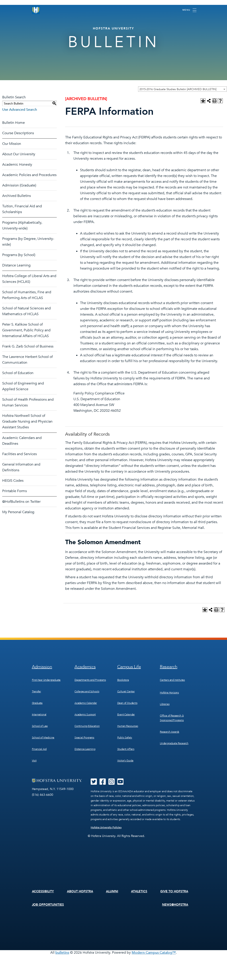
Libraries (164, 704)
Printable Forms (14, 491)
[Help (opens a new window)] (220, 100)
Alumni (112, 891)
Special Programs (84, 737)
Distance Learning (16, 265)
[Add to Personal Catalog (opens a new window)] (203, 100)
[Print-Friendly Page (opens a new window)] (214, 100)
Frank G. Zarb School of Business (27, 346)
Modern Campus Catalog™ (154, 952)
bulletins (62, 952)
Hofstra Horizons (169, 692)
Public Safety (124, 737)
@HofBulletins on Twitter (21, 501)
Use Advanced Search (19, 109)
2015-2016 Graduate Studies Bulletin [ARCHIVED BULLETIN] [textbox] (177, 89)
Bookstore (123, 680)
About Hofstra (80, 891)
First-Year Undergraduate (46, 680)
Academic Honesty (17, 164)
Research (168, 667)
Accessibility (43, 891)
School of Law (40, 726)
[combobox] (182, 89)
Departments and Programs (90, 680)
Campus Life (129, 667)
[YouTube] (120, 783)
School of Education (17, 373)
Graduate (37, 703)
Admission (42, 667)
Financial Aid (39, 749)
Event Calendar (126, 714)
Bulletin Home (13, 122)
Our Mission (11, 143)
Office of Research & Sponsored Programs (172, 718)
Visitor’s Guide (125, 760)
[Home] (36, 10)
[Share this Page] (208, 100)
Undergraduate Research (174, 743)
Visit (34, 760)
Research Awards (169, 732)
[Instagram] (111, 783)
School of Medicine (43, 737)
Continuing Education (87, 726)
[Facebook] (103, 783)
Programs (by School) (18, 254)
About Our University (18, 154)
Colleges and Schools (86, 691)
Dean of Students (127, 703)
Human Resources (127, 726)
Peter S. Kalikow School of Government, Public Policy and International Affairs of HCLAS (26, 330)
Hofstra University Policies (106, 827)
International (39, 714)
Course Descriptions (18, 133)
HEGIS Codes (12, 480)
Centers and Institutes (172, 680)
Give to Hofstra (174, 891)
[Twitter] (94, 783)
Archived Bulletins (16, 195)
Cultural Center (126, 691)
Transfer (36, 691)
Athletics (139, 891)
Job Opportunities (48, 905)
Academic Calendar (85, 703)
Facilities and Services (19, 454)
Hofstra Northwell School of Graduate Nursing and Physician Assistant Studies (27, 421)
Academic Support (85, 714)
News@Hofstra (175, 905)
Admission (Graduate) (19, 185)
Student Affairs (125, 749)
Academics (85, 667)
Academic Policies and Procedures (29, 175)
